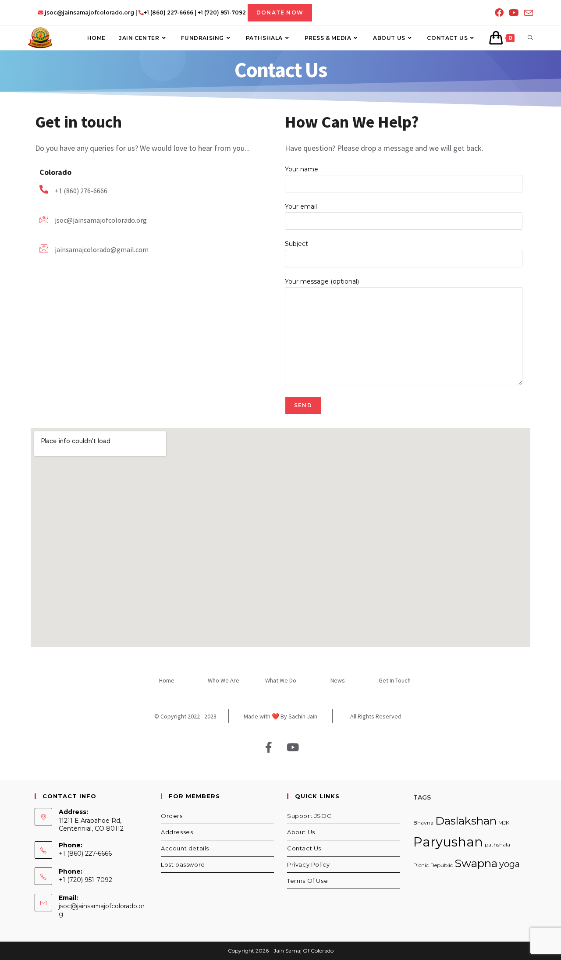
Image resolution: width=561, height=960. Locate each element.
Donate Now (279, 12)
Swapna (475, 863)
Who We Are (223, 680)
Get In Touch (395, 680)
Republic (441, 865)
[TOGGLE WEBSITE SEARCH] (530, 38)
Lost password (183, 864)
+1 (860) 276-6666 (81, 190)
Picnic (421, 865)
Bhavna (423, 822)
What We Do (280, 680)
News (337, 680)
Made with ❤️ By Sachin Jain (280, 716)
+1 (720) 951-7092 (222, 12)
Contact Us (304, 848)
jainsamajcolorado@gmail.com (102, 249)
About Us (301, 832)
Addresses (177, 832)
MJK (503, 822)
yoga (509, 864)
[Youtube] (293, 747)
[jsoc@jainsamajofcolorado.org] (43, 218)
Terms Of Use (307, 880)
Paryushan (448, 842)
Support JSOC (309, 815)
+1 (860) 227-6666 (168, 12)
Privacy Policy (308, 864)
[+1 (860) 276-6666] (43, 189)
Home (166, 680)
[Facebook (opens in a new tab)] (499, 12)
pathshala (497, 844)
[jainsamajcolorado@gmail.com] (43, 248)
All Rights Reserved (375, 716)
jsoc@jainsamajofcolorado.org (88, 12)
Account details (185, 848)
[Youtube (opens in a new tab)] (514, 12)
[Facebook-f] (269, 747)
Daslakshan (466, 820)
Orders (172, 815)
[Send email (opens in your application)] (527, 13)
